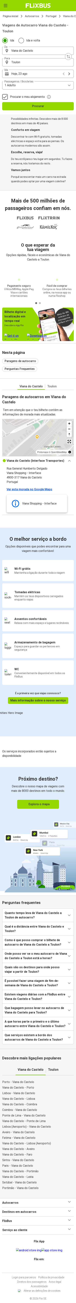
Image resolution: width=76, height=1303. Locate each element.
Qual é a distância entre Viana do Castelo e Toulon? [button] (34, 929)
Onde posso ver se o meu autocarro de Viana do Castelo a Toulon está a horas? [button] (36, 956)
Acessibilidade (39, 1286)
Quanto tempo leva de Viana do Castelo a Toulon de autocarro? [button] (33, 915)
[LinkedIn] (39, 1268)
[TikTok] (41, 1268)
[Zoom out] (69, 429)
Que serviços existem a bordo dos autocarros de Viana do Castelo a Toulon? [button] (34, 1037)
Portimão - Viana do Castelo (20, 1188)
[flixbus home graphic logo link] (38, 5)
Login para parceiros (24, 1277)
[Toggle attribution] (70, 452)
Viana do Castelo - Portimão (20, 1171)
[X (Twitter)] (40, 1268)
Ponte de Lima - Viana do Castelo (24, 1115)
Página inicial (10, 16)
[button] (38, 51)
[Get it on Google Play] (29, 1250)
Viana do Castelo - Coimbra (19, 1104)
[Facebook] (36, 1268)
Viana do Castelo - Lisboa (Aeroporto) (26, 1143)
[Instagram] (37, 1268)
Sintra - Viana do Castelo (18, 1160)
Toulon (52, 386)
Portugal (51, 16)
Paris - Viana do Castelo (17, 1165)
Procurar (38, 106)
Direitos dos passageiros (31, 1281)
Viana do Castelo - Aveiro (18, 1149)
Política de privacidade (51, 1277)
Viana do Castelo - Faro (17, 1154)
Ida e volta (33, 40)
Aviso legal (55, 1281)
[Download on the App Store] (52, 1250)
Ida (12, 40)
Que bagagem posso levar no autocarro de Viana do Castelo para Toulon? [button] (34, 1010)
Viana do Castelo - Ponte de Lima (24, 1121)
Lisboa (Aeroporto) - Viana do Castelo (26, 1126)
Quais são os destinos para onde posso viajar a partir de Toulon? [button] (32, 969)
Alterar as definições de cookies (42, 1290)
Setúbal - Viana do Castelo (19, 1182)
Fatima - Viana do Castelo (18, 1138)
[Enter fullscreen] (69, 441)
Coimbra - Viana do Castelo (19, 1110)
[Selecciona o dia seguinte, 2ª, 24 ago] (69, 74)
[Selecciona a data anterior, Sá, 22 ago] (63, 74)
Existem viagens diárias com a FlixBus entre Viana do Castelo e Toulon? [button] (35, 997)
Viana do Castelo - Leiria (17, 1177)
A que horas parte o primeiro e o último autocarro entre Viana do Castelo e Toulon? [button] (35, 1024)
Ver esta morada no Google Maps (29, 489)
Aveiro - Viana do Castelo (18, 1132)
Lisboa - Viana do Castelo (18, 1093)
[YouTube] (38, 1268)
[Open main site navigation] (5, 5)
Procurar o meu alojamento (27, 97)
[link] (38, 829)
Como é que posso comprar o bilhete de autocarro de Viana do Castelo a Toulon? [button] (33, 942)
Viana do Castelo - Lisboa (18, 1098)
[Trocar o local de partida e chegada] (68, 56)
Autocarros (32, 16)
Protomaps (42, 452)
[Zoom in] (69, 423)
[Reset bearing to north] (69, 434)
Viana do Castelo (31, 386)
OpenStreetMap (59, 452)
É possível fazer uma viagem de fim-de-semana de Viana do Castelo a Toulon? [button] (32, 983)
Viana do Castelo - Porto (18, 1087)
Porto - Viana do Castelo (18, 1082)
